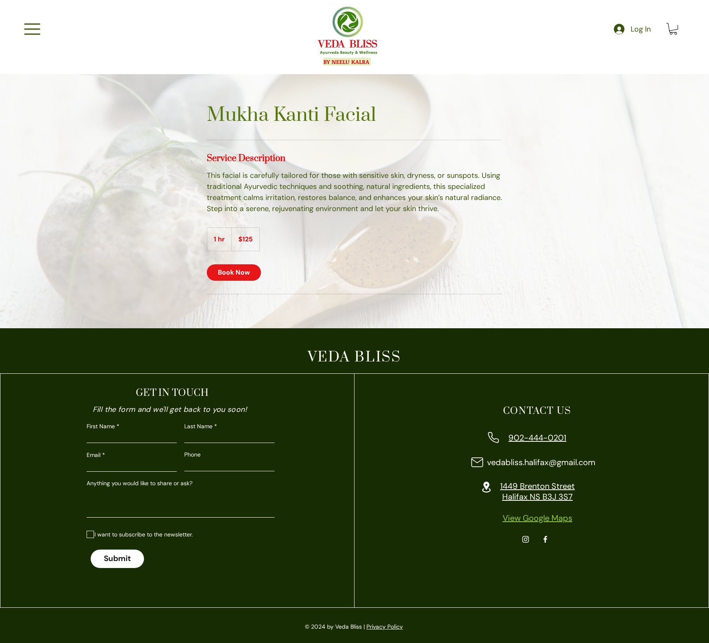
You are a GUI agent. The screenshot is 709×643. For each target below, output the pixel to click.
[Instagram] (525, 539)
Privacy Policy (384, 626)
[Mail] (477, 462)
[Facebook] (545, 539)
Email (94, 455)
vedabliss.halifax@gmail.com (541, 462)
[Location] (486, 487)
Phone (192, 454)
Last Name (198, 426)
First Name (101, 426)
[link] (234, 272)
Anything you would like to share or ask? (139, 483)
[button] (32, 29)
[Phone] (493, 437)
